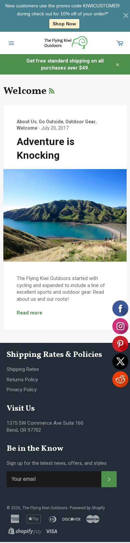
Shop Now (64, 23)
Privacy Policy (22, 390)
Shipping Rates (23, 369)
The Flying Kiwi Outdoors (45, 508)
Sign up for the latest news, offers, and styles (57, 463)
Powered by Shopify (87, 508)
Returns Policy (22, 380)
